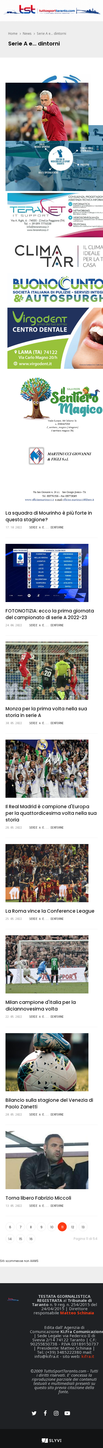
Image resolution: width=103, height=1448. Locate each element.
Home (13, 33)
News (27, 33)
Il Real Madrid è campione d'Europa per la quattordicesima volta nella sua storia (51, 813)
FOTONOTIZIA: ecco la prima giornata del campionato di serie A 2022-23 (49, 614)
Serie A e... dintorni (51, 33)
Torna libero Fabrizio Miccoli (38, 1198)
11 (62, 1227)
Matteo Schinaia (77, 1312)
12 (72, 1227)
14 (10, 1239)
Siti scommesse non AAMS (19, 1261)
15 (20, 1239)
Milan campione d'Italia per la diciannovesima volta (40, 1005)
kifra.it (87, 1356)
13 (83, 1227)
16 (31, 1239)
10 (52, 1227)
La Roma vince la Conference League (49, 911)
